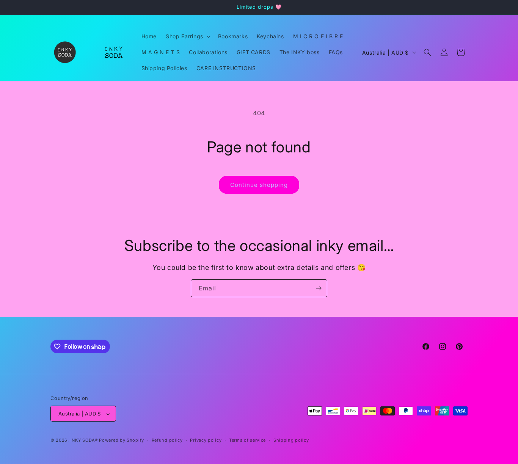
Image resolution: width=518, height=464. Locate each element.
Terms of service (247, 440)
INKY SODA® (84, 440)
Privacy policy (205, 440)
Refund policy (167, 440)
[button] (187, 36)
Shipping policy (291, 440)
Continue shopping (259, 184)
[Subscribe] (318, 288)
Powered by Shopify (121, 440)
